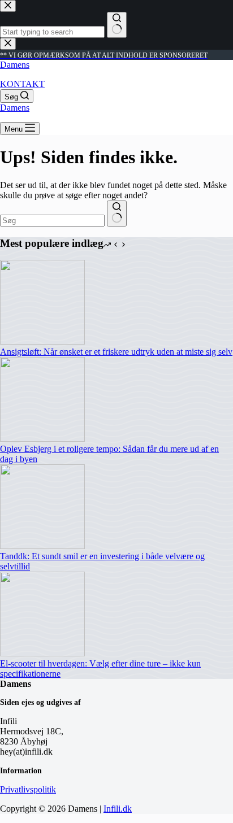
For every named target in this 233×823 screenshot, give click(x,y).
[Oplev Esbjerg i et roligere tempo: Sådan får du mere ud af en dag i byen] (42, 438)
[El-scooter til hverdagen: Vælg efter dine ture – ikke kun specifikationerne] (42, 653)
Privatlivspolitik (28, 789)
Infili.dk (117, 808)
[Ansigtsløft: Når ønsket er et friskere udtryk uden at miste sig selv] (42, 341)
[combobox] (52, 221)
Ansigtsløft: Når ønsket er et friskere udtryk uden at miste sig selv (116, 351)
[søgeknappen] (117, 214)
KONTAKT (22, 84)
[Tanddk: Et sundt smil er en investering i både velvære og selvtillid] (42, 546)
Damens (14, 64)
